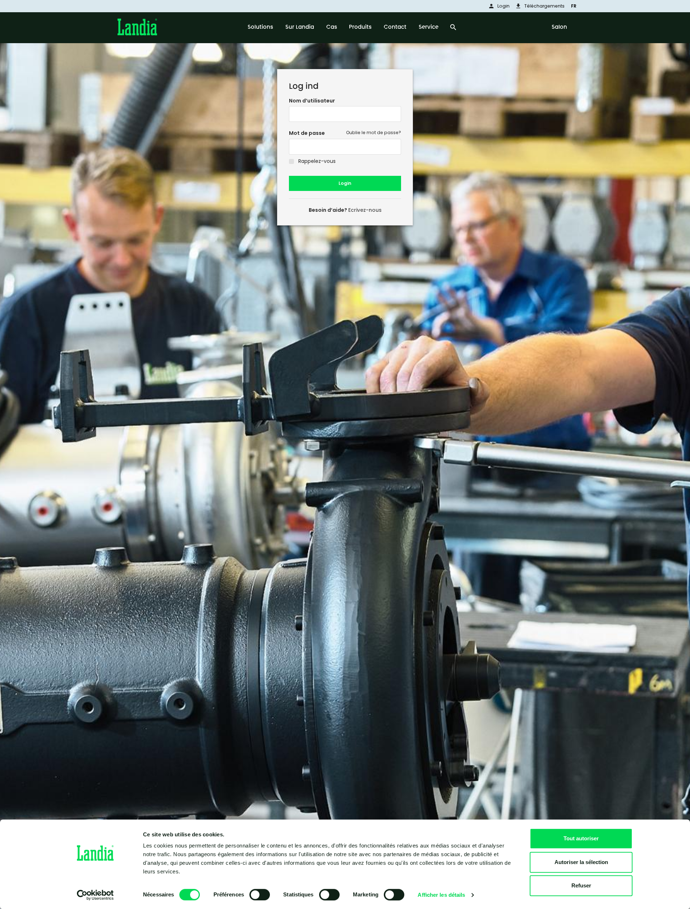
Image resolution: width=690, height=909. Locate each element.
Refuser (581, 885)
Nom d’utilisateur (312, 100)
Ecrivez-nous (365, 210)
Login (345, 183)
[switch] (259, 894)
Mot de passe (307, 133)
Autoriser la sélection (581, 862)
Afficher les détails (441, 895)
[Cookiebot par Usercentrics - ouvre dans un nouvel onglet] (95, 895)
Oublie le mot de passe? (373, 132)
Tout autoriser (581, 838)
